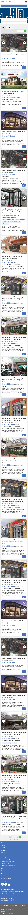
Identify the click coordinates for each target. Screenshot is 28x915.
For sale (3, 852)
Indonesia (3, 894)
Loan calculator (4, 876)
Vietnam (22, 891)
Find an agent (4, 857)
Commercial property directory (8, 865)
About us (3, 845)
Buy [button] (3, 27)
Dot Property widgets (6, 878)
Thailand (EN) (4, 891)
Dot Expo (16, 896)
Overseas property (5, 859)
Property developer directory (8, 861)
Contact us (3, 871)
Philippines (17, 891)
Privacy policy (4, 909)
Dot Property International (7, 896)
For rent (3, 855)
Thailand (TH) (11, 891)
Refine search (14, 6)
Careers (3, 847)
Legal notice (11, 909)
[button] (26, 2)
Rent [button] (9, 27)
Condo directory (5, 863)
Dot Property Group (11, 894)
